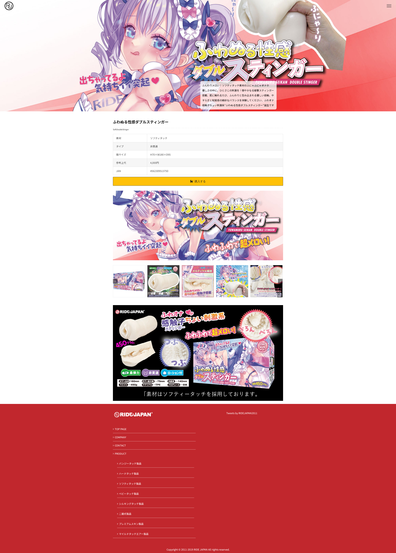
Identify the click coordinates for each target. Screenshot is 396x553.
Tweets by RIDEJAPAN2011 (241, 413)
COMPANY (120, 437)
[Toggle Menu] (389, 5)
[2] (198, 281)
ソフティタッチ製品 (130, 483)
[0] (129, 281)
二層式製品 (125, 514)
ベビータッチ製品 (129, 493)
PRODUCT (120, 453)
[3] (232, 281)
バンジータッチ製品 (130, 463)
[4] (266, 281)
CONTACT (120, 445)
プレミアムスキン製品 (131, 524)
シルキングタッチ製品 (131, 504)
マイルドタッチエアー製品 (133, 534)
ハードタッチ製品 (129, 473)
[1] (163, 281)
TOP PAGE (120, 429)
